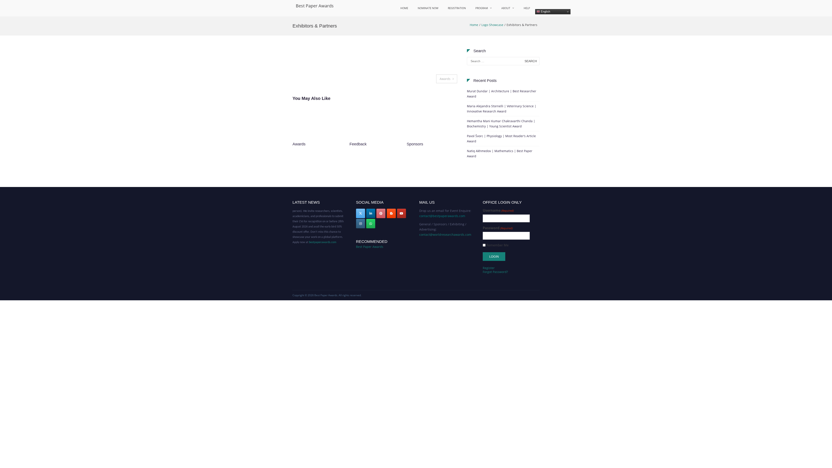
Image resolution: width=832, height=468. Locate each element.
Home (404, 8)
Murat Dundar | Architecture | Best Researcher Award (501, 93)
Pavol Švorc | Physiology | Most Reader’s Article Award (501, 138)
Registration (457, 8)
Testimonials (417, 144)
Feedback (301, 144)
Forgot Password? (495, 272)
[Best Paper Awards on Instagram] (360, 223)
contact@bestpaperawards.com (442, 216)
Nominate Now (428, 8)
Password (498, 228)
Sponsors (357, 144)
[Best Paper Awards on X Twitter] (360, 213)
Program (481, 8)
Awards (445, 79)
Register (489, 268)
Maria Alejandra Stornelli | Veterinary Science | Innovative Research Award (501, 108)
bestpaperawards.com (322, 235)
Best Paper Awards (315, 6)
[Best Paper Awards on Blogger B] (391, 213)
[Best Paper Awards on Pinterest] (380, 213)
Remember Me (497, 245)
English (545, 11)
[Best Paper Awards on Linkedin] (370, 213)
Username (498, 210)
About (505, 8)
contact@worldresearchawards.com (445, 234)
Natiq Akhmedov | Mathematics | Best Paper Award (499, 153)
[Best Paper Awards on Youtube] (401, 213)
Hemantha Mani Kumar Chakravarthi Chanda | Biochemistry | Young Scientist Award (501, 123)
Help (527, 8)
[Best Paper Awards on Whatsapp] (370, 223)
